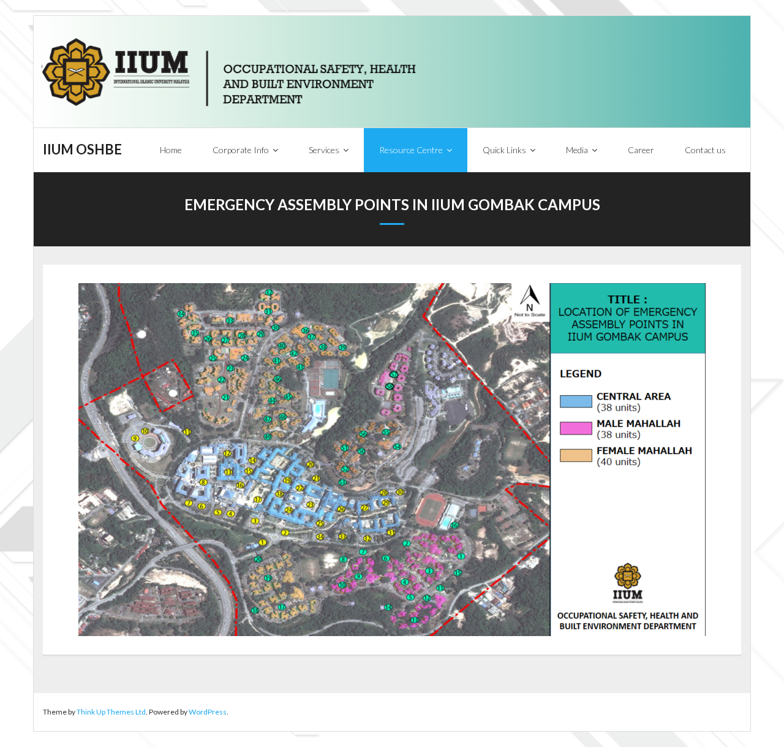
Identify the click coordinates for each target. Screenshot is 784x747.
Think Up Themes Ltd (111, 711)
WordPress (208, 711)
